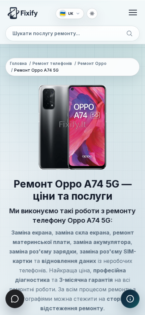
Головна (18, 63)
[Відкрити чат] (14, 298)
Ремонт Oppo (92, 63)
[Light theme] (92, 13)
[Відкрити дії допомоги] (130, 298)
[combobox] (72, 33)
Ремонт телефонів (52, 63)
